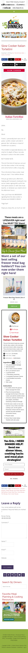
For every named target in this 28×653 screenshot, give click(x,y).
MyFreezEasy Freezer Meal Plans (9, 492)
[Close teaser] (4, 4)
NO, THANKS (14, 478)
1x (13, 362)
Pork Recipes (4, 494)
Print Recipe (21, 64)
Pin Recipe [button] (15, 329)
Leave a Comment (5, 55)
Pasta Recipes (21, 492)
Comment (5, 522)
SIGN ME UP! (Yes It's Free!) (14, 474)
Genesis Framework (11, 647)
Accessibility (9, 638)
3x (19, 362)
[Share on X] (11, 59)
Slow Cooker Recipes (13, 494)
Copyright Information (7, 636)
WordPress (20, 647)
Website (3, 558)
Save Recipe (15, 332)
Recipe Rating (5, 516)
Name (3, 541)
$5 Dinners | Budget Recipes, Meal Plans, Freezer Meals (12, 22)
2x (16, 362)
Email (3, 550)
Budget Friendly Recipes (13, 488)
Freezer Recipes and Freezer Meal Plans (15, 490)
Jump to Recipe (9, 64)
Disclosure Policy (20, 635)
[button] (15, 2)
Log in (24, 647)
